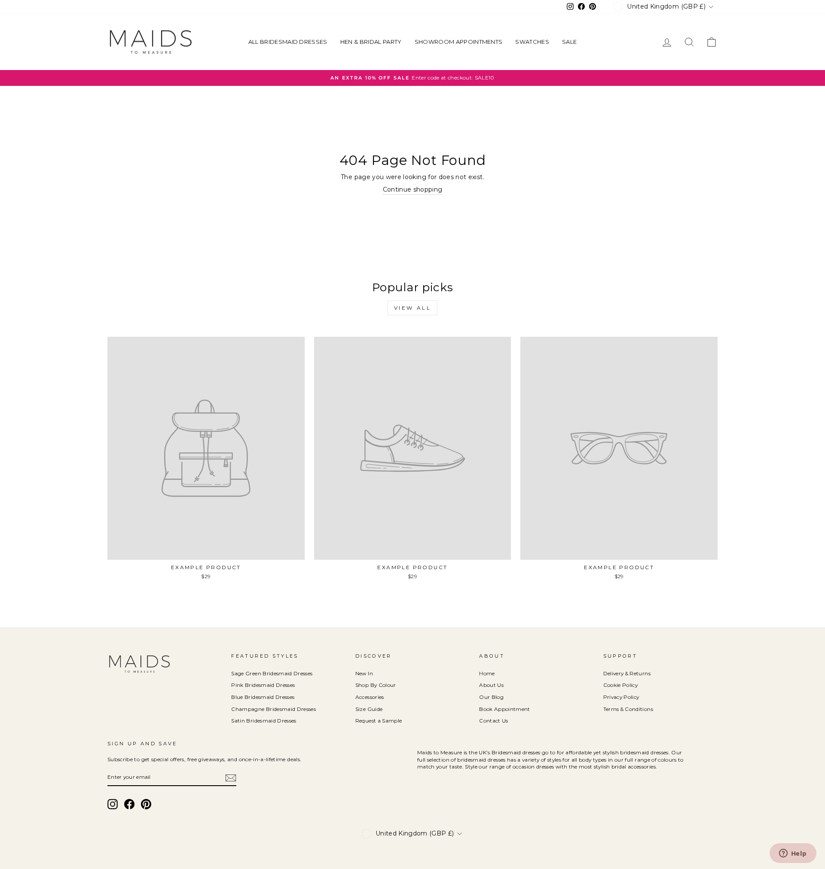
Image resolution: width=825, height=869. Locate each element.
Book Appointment (504, 709)
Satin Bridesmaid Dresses (263, 720)
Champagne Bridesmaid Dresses (273, 709)
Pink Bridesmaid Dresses (263, 685)
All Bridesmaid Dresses (287, 41)
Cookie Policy (620, 685)
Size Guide (369, 709)
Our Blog (491, 697)
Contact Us (493, 720)
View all (412, 308)
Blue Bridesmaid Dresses (262, 697)
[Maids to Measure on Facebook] (129, 804)
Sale (569, 41)
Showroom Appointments (459, 41)
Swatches (532, 41)
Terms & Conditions (628, 709)
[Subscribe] (230, 778)
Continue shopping (413, 189)
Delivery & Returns (627, 673)
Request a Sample (378, 720)
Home (487, 673)
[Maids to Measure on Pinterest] (146, 804)
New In (364, 673)
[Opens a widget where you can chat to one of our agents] (792, 854)
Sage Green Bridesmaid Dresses (271, 673)
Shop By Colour (375, 685)
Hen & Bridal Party (371, 41)
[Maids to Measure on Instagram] (112, 804)
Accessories (369, 697)
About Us (491, 685)
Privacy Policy (621, 697)
